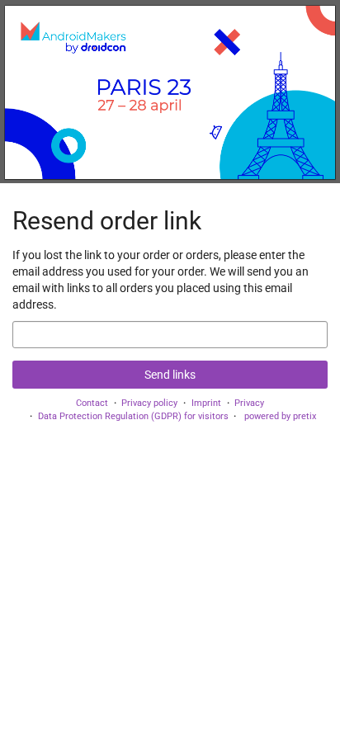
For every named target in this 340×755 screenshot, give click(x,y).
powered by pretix (280, 416)
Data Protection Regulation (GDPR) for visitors (133, 416)
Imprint (206, 403)
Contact (92, 403)
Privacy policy (149, 403)
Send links (170, 374)
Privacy (249, 403)
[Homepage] (170, 91)
